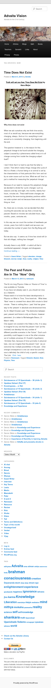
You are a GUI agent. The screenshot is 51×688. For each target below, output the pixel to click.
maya (28, 602)
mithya (8, 607)
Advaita (17, 565)
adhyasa (7, 566)
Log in (6, 546)
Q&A (32, 44)
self (15, 612)
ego (37, 582)
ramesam (30, 278)
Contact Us (8, 638)
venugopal (30, 622)
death (17, 582)
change (38, 256)
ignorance (30, 591)
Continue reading (11, 251)
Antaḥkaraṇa (9, 394)
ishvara (40, 591)
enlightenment (14, 587)
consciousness (17, 578)
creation (36, 578)
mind (43, 602)
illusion (36, 358)
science (8, 612)
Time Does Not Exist (18, 72)
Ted (5, 519)
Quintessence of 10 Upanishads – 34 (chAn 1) (23, 397)
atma (25, 566)
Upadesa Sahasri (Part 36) (15, 391)
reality (29, 259)
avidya (36, 566)
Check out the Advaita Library (16, 635)
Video (6, 533)
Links (27, 49)
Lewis (6, 487)
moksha (19, 607)
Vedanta (21, 621)
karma (11, 597)
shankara (12, 617)
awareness (43, 566)
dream (32, 582)
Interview (8, 481)
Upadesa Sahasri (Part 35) (15, 400)
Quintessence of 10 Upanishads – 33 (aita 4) (22, 403)
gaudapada (8, 592)
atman (31, 566)
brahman (16, 571)
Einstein (7, 259)
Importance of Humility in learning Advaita (29, 438)
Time (41, 259)
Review (7, 507)
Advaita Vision (15, 15)
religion (36, 259)
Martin (6, 490)
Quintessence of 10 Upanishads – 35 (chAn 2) (23, 388)
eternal (13, 259)
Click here (16, 355)
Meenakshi (8, 493)
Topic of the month (12, 524)
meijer (19, 259)
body (6, 572)
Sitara (6, 516)
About (35, 49)
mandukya (21, 602)
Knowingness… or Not (13, 386)
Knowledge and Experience (15, 406)
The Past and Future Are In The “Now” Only (19, 272)
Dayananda (9, 582)
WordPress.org (10, 554)
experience (31, 587)
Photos (16, 55)
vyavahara (39, 622)
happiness (17, 591)
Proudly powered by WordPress (25, 683)
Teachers (7, 49)
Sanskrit (18, 49)
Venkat (7, 530)
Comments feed (10, 551)
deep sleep (24, 583)
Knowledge (25, 596)
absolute (31, 256)
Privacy (7, 55)
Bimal (6, 470)
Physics (7, 360)
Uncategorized (10, 527)
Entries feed (9, 549)
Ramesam (15, 358)
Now (24, 259)
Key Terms (8, 484)
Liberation (10, 602)
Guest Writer (16, 256)
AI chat (7, 464)
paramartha (28, 607)
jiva (5, 597)
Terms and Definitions (13, 521)
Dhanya (7, 476)
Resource (8, 504)
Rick (6, 510)
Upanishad (30, 618)
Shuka (6, 513)
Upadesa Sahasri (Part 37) (15, 383)
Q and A (7, 498)
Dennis (28, 76)
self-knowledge (25, 612)
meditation (35, 602)
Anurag (7, 467)
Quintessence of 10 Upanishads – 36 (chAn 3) (23, 380)
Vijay (6, 536)
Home (6, 44)
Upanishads (10, 621)
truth (22, 617)
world (13, 625)
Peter (6, 496)
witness (7, 626)
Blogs (24, 44)
